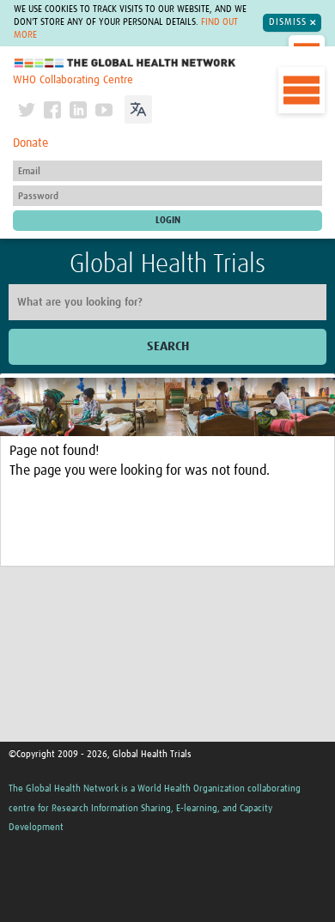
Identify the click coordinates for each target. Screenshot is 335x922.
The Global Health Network (125, 63)
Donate (30, 143)
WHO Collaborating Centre (73, 80)
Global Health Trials (167, 264)
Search (168, 346)
